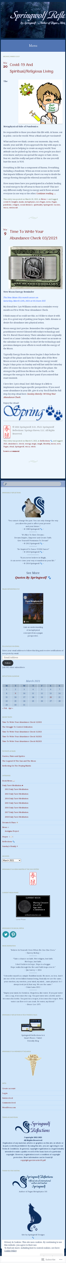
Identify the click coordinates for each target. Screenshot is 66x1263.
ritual (11, 446)
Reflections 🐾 (46, 441)
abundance (13, 443)
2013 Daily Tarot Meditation (16, 794)
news (48, 202)
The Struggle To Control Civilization (17, 727)
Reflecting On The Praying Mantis (16, 765)
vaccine (57, 204)
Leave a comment (11, 451)
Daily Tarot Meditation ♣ (12, 785)
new (58, 443)
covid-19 (6, 202)
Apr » (10, 708)
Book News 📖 (8, 781)
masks (21, 202)
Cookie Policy (10, 1250)
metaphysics (30, 202)
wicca (5, 207)
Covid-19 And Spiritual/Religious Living (31, 68)
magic (34, 443)
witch (33, 446)
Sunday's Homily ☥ (10, 846)
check (21, 443)
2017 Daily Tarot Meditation (16, 812)
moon (53, 443)
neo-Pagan (40, 202)
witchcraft (13, 207)
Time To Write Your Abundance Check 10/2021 (22, 736)
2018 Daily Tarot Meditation (16, 817)
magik (39, 443)
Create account (8, 1088)
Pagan (54, 202)
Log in (5, 1093)
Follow (8, 663)
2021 (5, 443)
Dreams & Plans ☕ (10, 822)
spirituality (38, 204)
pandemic (7, 204)
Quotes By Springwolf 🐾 (33, 577)
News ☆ (44, 199)
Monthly (46, 443)
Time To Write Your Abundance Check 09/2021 (22, 741)
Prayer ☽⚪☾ (8, 836)
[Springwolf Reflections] (27, 20)
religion (16, 204)
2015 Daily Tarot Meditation (16, 803)
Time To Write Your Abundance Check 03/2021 (33, 235)
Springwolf (48, 204)
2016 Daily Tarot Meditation (16, 807)
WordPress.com (9, 1107)
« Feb (4, 708)
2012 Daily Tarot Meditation (16, 789)
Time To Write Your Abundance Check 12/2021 (22, 722)
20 (51, 697)
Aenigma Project (12, 831)
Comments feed (9, 1102)
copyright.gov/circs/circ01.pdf (33, 1160)
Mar (5, 64)
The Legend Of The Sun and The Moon (19, 761)
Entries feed (7, 1098)
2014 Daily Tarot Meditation (16, 798)
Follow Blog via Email (10, 646)
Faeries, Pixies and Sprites (13, 756)
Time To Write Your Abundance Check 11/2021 (22, 731)
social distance (26, 204)
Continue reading (46, 193)
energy (28, 443)
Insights (14, 202)
